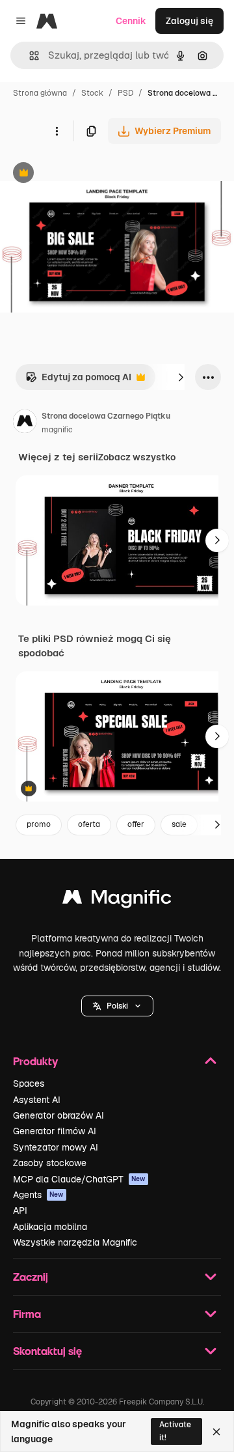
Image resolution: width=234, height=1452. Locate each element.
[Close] (216, 1432)
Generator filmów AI (54, 1131)
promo (39, 824)
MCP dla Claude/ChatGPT (79, 1179)
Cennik (131, 21)
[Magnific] (117, 900)
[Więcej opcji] (57, 131)
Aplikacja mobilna (50, 1227)
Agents (38, 1195)
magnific (57, 430)
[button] (117, 1006)
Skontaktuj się (47, 1351)
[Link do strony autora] (24, 423)
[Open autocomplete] (29, 56)
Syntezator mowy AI (55, 1147)
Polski (117, 1006)
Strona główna (40, 93)
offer (135, 824)
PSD (125, 93)
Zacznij (30, 1276)
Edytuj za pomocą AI (78, 380)
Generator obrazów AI (58, 1115)
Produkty (35, 1061)
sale (179, 824)
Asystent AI (36, 1100)
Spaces (28, 1083)
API (20, 1210)
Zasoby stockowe (49, 1163)
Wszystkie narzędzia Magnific (75, 1242)
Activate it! (175, 1430)
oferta (89, 824)
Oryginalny (89, 174)
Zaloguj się (189, 21)
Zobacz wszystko (137, 457)
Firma (27, 1313)
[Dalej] (180, 377)
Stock (92, 93)
